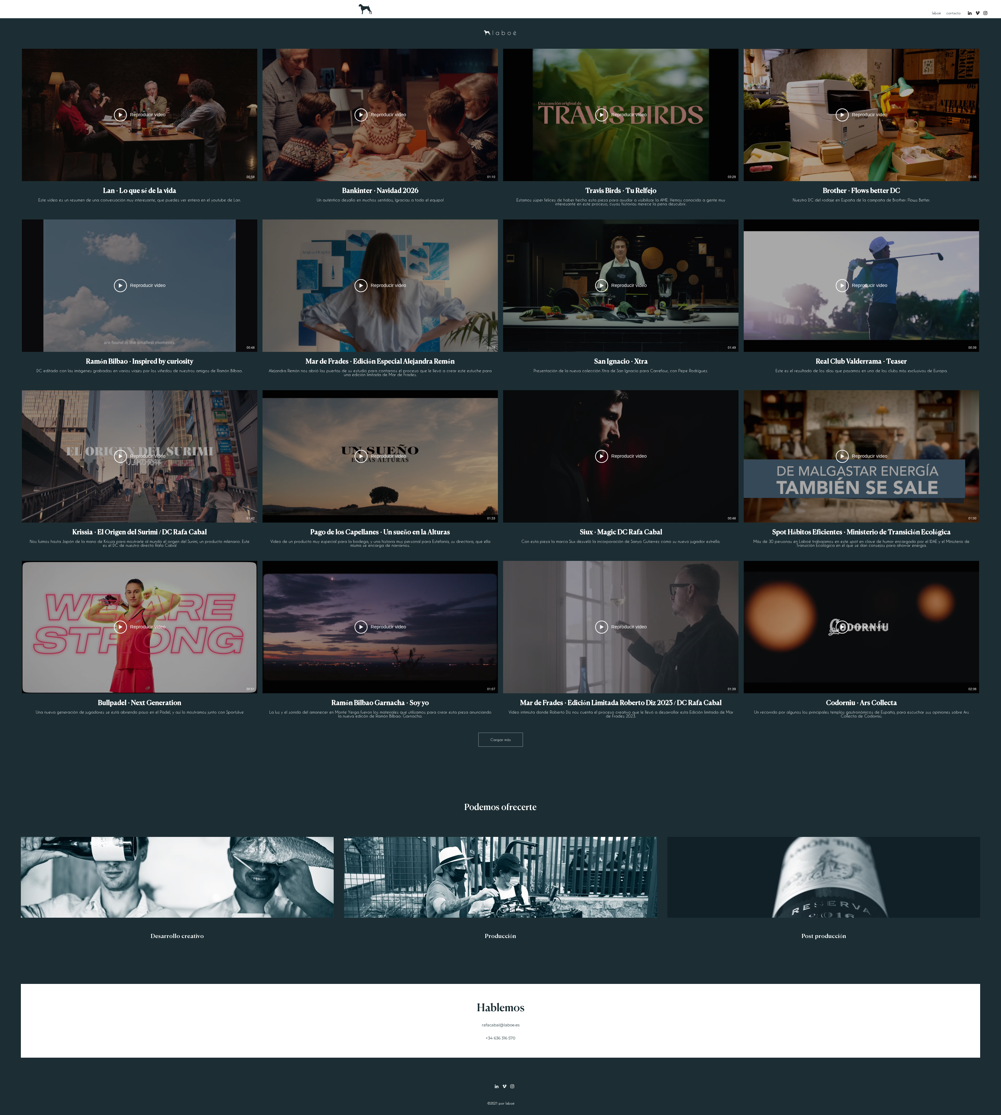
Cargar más (500, 739)
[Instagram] (985, 13)
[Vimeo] (977, 13)
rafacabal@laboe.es (501, 1024)
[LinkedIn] (969, 13)
